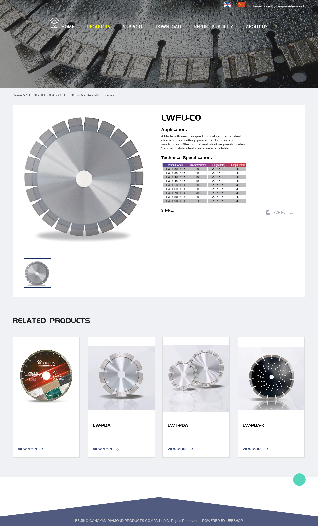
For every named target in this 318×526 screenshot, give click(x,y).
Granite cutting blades (97, 95)
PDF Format (283, 212)
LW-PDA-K (253, 425)
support (133, 27)
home (67, 27)
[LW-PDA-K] (271, 378)
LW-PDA (102, 425)
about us (257, 27)
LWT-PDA (178, 425)
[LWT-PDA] (196, 378)
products (98, 27)
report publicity (213, 27)
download (168, 27)
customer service (299, 479)
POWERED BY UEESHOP (222, 521)
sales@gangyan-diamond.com (288, 6)
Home (17, 95)
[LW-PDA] (121, 378)
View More (28, 449)
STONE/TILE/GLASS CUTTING (51, 95)
